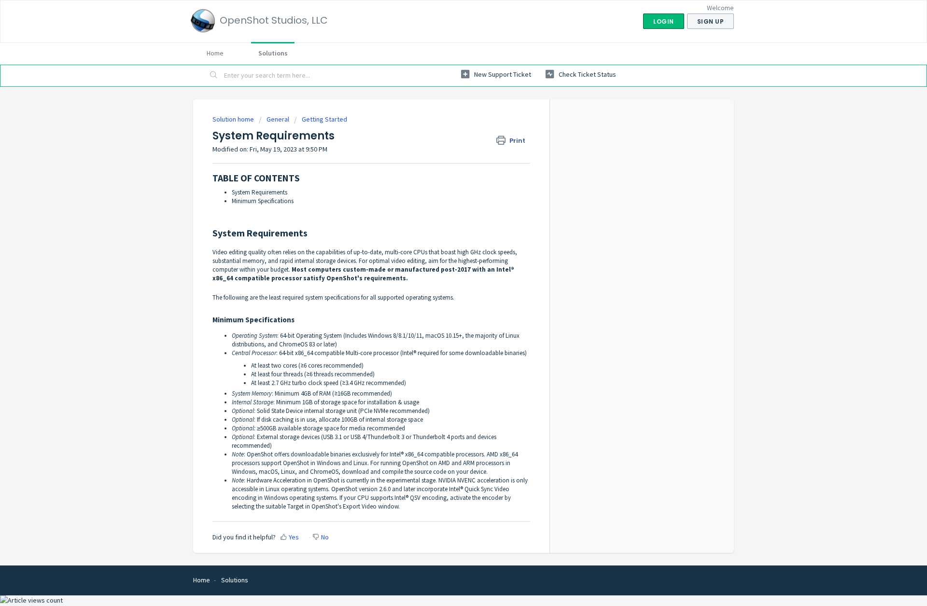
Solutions (273, 53)
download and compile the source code (394, 472)
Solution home (233, 119)
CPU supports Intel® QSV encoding (402, 498)
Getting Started (324, 119)
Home (215, 53)
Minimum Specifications (263, 201)
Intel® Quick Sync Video (479, 489)
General (278, 119)
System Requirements (259, 192)
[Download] (445, 177)
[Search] (214, 75)
